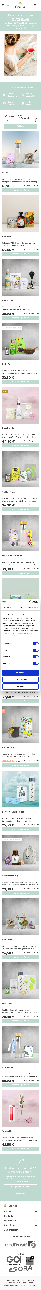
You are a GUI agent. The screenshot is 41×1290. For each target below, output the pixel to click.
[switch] (36, 650)
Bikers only (7, 300)
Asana (5, 172)
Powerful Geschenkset (13, 812)
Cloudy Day (7, 1067)
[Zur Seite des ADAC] (30, 1260)
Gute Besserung (10, 876)
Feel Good (7, 1003)
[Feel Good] (20, 980)
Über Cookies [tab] (33, 607)
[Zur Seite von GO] (14, 1260)
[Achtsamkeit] (20, 916)
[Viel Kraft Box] (20, 469)
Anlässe (20, 126)
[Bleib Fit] (20, 341)
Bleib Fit (6, 364)
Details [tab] (20, 607)
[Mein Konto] (38, 5)
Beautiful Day (8, 428)
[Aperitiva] (20, 213)
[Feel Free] (20, 596)
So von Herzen (9, 1131)
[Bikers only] (20, 277)
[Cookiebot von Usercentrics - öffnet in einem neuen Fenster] (29, 601)
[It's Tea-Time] (20, 724)
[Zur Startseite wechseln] (20, 5)
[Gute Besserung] (20, 853)
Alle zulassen (20, 673)
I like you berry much (12, 556)
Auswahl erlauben (20, 679)
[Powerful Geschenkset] (20, 789)
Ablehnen (20, 686)
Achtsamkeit (8, 939)
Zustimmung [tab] (7, 607)
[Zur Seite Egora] (20, 1269)
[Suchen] (8, 5)
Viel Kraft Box (8, 492)
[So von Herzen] (20, 1108)
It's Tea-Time (8, 747)
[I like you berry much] (20, 533)
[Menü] (3, 5)
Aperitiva (6, 236)
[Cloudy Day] (20, 1044)
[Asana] (20, 149)
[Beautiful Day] (20, 405)
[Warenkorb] (35, 5)
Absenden (20, 1193)
